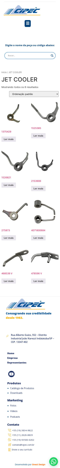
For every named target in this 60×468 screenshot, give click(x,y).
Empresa (12, 358)
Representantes (16, 362)
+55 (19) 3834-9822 (22, 430)
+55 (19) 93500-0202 (23, 439)
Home (10, 353)
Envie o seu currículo (22, 449)
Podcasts (15, 416)
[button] (27, 23)
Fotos (13, 405)
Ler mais (9, 139)
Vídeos (13, 411)
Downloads (16, 392)
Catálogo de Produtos (22, 388)
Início (4, 72)
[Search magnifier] (52, 56)
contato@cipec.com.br (23, 444)
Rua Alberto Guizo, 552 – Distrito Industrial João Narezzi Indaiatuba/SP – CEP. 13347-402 (32, 338)
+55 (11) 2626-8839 (22, 435)
